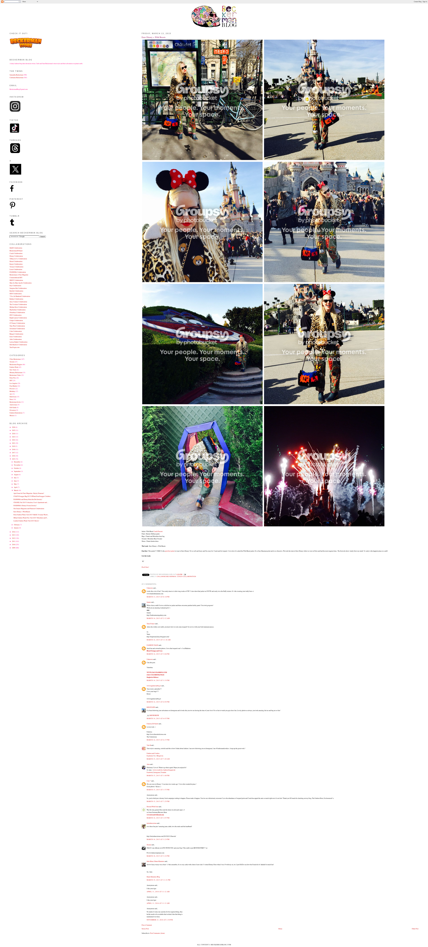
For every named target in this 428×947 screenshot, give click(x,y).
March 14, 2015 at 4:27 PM (158, 740)
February (17, 525)
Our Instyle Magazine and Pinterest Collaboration (28, 508)
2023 (13, 437)
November (17, 465)
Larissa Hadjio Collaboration (18, 342)
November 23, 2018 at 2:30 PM (160, 920)
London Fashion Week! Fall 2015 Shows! (26, 521)
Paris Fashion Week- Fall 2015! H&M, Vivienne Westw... (31, 515)
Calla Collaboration (16, 331)
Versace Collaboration (16, 267)
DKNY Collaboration (16, 280)
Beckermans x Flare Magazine (19, 275)
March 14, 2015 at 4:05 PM (158, 702)
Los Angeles (13, 383)
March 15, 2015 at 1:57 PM (158, 790)
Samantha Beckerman (16, 75)
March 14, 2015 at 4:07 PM (158, 718)
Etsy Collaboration (15, 285)
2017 (13, 452)
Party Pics (13, 378)
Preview (12, 389)
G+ (155, 756)
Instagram (157, 772)
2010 (13, 544)
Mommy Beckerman (16, 372)
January (16, 528)
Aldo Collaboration (16, 339)
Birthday (12, 391)
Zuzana (149, 845)
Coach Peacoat (158, 531)
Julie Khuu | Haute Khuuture (155, 861)
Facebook (150, 756)
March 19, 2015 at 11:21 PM (158, 880)
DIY (11, 380)
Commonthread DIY (16, 277)
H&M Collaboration (16, 248)
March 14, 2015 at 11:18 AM (159, 640)
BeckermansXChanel (16, 251)
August (16, 474)
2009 (13, 548)
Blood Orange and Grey (155, 651)
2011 (13, 541)
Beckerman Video (15, 375)
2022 (13, 440)
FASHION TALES (152, 645)
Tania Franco (151, 624)
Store (11, 399)
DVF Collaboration (16, 315)
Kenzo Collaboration (16, 264)
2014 (13, 532)
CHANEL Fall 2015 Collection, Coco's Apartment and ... (30, 502)
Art (11, 394)
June (15, 481)
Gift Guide (13, 407)
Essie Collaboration (16, 337)
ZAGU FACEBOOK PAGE (155, 675)
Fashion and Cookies (153, 753)
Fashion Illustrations (16, 413)
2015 (13, 459)
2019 (13, 446)
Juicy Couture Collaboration (18, 302)
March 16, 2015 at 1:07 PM (158, 818)
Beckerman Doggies (16, 364)
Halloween (13, 397)
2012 (13, 538)
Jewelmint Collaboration (17, 328)
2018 (13, 449)
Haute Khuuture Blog (153, 877)
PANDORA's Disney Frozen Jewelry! (25, 505)
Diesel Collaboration (16, 261)
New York (13, 370)
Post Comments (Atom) (157, 933)
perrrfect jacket (170, 551)
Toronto (12, 362)
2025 (13, 430)
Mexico (12, 415)
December (17, 462)
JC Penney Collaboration (17, 323)
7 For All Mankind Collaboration (20, 296)
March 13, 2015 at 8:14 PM (158, 597)
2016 (13, 456)
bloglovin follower (152, 677)
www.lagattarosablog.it (154, 686)
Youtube (163, 772)
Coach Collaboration (186, 576)
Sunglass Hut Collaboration (18, 288)
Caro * (149, 781)
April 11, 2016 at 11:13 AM (158, 903)
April (16, 487)
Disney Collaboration (16, 256)
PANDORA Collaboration (18, 272)
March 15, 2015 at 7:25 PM (158, 801)
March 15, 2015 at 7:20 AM (158, 759)
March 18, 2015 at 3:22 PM (158, 856)
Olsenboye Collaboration (17, 312)
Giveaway (13, 410)
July (15, 478)
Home (280, 929)
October (16, 468)
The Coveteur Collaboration (18, 304)
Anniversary (13, 405)
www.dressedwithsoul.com (155, 815)
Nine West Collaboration (17, 326)
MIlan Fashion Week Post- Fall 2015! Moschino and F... (30, 518)
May (15, 484)
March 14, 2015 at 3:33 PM (158, 680)
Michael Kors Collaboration (18, 307)
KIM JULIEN (151, 707)
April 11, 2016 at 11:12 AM (158, 892)
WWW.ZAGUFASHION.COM (157, 672)
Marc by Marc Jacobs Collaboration (21, 283)
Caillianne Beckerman (166, 576)
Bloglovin (160, 756)
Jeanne (149, 602)
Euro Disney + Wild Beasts (154, 37)
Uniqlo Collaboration (16, 320)
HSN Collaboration (16, 293)
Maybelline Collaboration (18, 310)
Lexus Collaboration (16, 269)
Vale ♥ (149, 745)
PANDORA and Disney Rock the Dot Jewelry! (27, 499)
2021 (13, 443)
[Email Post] (184, 574)
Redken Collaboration (16, 299)
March (16, 490)
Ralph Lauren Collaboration (18, 318)
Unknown (150, 588)
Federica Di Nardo (152, 724)
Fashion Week (14, 367)
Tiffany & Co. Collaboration (18, 259)
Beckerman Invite (15, 402)
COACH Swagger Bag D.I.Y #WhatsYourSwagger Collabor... (32, 496)
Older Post (415, 929)
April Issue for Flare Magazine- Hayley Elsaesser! (28, 493)
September (17, 471)
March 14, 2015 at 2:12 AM (158, 618)
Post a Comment (147, 925)
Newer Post (145, 929)
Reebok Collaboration (16, 291)
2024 (13, 433)
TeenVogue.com (15, 347)
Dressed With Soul (152, 806)
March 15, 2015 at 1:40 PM (158, 775)
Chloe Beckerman (15, 359)
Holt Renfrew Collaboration (18, 345)
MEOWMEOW (154, 715)
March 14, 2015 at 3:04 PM (158, 654)
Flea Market (13, 386)
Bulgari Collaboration (16, 334)
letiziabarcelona (151, 823)
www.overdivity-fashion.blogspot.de (164, 770)
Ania (148, 764)
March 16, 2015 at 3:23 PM (158, 839)
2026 (13, 427)
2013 (13, 535)
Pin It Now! (145, 567)
